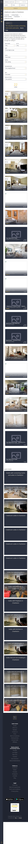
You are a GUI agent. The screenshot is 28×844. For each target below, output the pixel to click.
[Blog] (1, 21)
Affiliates (15, 742)
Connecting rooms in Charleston (15, 501)
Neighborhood (8, 66)
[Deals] (1, 16)
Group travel (15, 740)
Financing (14, 785)
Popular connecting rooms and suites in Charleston (15, 488)
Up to (17, 43)
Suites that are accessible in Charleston (15, 573)
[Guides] (1, 13)
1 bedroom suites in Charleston (15, 515)
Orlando (15, 756)
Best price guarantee (14, 787)
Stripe (20, 818)
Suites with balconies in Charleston (15, 588)
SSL (16, 818)
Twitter (15, 770)
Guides (15, 725)
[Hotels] (1, 18)
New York (14, 754)
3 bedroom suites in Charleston (15, 544)
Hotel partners (15, 738)
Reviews (15, 730)
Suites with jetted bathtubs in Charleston (16, 616)
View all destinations (15, 760)
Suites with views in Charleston (15, 700)
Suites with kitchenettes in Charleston (15, 644)
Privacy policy (14, 791)
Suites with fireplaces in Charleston (15, 602)
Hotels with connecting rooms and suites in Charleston (15, 474)
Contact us (15, 732)
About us (15, 727)
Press (14, 734)
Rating (6, 60)
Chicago (15, 750)
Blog (15, 778)
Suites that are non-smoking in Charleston (15, 659)
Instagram (15, 774)
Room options (8, 78)
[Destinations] (1, 10)
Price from (7, 43)
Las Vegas (14, 752)
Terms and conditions (14, 789)
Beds (6, 72)
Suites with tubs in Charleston (15, 686)
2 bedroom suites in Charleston (15, 530)
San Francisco (14, 758)
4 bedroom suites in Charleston (15, 558)
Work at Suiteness (15, 736)
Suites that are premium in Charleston (15, 673)
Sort (6, 48)
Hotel (6, 55)
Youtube (15, 772)
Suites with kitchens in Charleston (16, 630)
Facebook (14, 767)
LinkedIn (15, 776)
